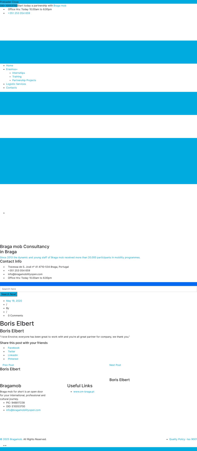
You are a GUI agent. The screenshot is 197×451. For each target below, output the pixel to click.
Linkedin (13, 355)
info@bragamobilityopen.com (23, 410)
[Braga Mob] (23, 28)
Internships (18, 72)
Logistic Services (16, 83)
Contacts (11, 87)
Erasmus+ (12, 69)
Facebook (14, 347)
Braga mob (60, 5)
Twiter (11, 351)
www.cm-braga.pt (83, 391)
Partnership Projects (24, 80)
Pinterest (13, 358)
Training (17, 76)
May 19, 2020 (14, 300)
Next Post (115, 364)
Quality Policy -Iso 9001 (183, 439)
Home (9, 65)
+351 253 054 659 (19, 13)
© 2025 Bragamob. (11, 439)
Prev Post (8, 364)
